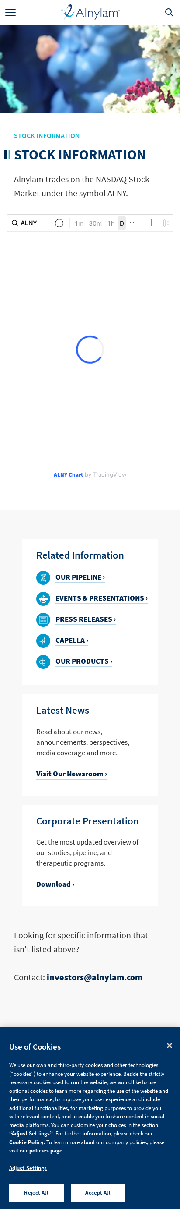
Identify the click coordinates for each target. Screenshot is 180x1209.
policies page (45, 1150)
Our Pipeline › (80, 577)
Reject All (36, 1192)
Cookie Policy (26, 1142)
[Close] (169, 1045)
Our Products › (83, 661)
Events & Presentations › (101, 598)
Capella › (71, 640)
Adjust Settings (28, 1168)
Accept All (97, 1192)
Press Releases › (85, 619)
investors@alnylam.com (94, 977)
